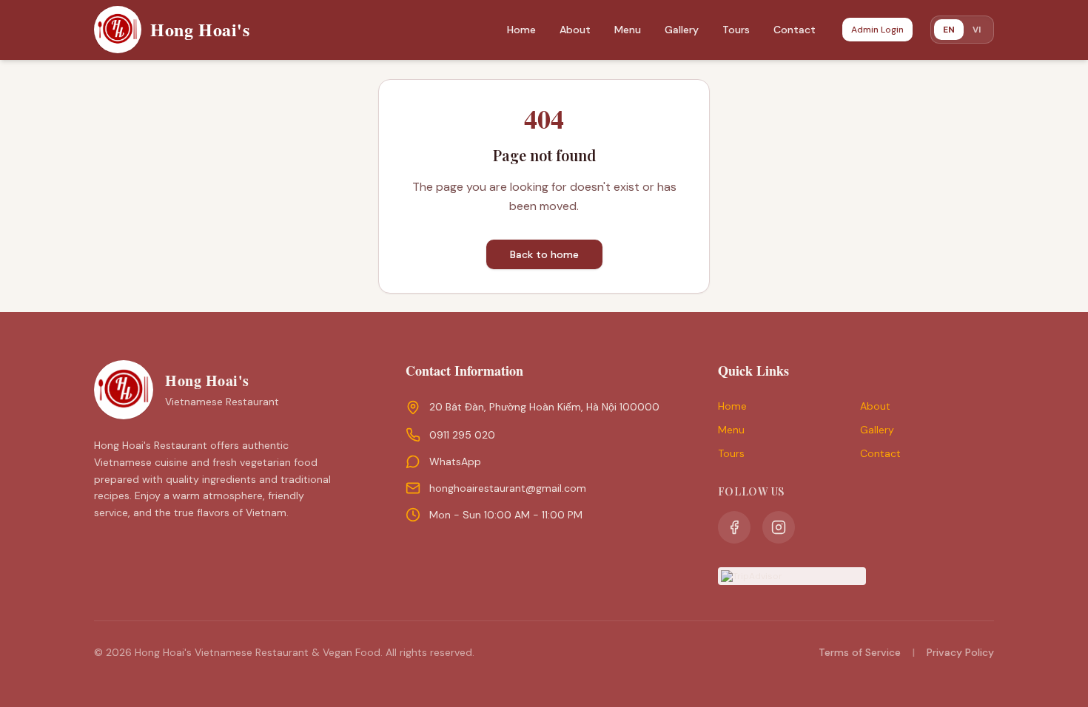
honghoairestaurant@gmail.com (507, 488)
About (575, 29)
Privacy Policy (960, 652)
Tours (736, 29)
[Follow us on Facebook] (734, 527)
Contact (794, 29)
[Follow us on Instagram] (778, 527)
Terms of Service (860, 652)
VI (977, 29)
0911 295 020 (462, 435)
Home (521, 29)
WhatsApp (455, 461)
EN (949, 29)
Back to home (544, 254)
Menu (627, 29)
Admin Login (877, 29)
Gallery (682, 29)
